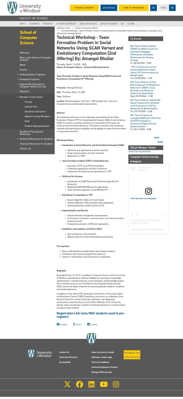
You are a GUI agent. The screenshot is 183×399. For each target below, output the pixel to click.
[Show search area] (153, 8)
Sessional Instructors (35, 111)
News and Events (88, 23)
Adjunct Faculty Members (37, 116)
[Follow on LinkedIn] (91, 386)
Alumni (131, 23)
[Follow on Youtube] (103, 386)
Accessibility (65, 362)
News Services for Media (103, 352)
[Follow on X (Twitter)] (67, 386)
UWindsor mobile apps (102, 357)
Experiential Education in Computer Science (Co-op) (33, 85)
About (23, 23)
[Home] (24, 8)
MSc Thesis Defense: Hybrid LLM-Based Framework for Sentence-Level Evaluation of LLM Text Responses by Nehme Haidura (145, 104)
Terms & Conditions (100, 362)
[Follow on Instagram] (116, 386)
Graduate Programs (29, 79)
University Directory (68, 357)
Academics (34, 23)
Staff (27, 121)
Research (48, 23)
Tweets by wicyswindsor (139, 151)
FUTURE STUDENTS (84, 7)
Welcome (24, 52)
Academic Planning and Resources (31, 133)
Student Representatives (37, 126)
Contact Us (25, 148)
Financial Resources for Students (36, 143)
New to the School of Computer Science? (35, 59)
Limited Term (31, 106)
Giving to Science (108, 23)
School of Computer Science (29, 37)
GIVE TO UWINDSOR (134, 7)
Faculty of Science (34, 18)
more (156, 137)
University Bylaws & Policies (104, 367)
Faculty (28, 101)
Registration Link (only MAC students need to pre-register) (91, 315)
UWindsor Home (63, 28)
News (22, 64)
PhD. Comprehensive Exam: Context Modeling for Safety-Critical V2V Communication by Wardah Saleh (144, 71)
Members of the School (31, 97)
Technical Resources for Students (36, 139)
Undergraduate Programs (32, 74)
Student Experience (66, 23)
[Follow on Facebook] (79, 386)
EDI (122, 23)
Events (23, 69)
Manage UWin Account (102, 372)
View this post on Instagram (143, 198)
